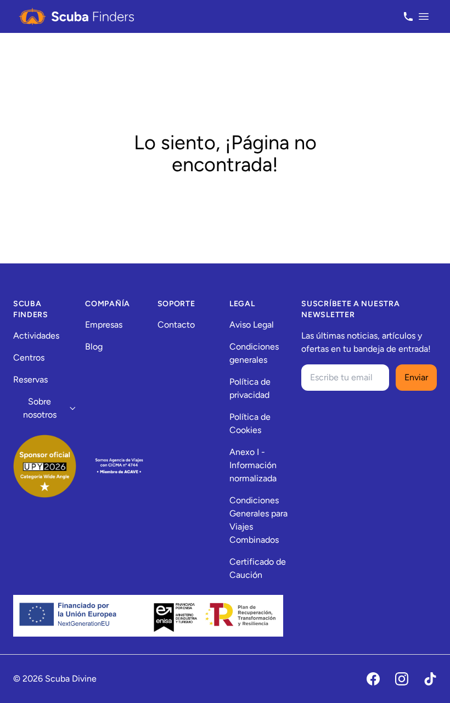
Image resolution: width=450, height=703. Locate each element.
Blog (94, 346)
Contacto (176, 324)
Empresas (103, 324)
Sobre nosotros (40, 408)
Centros (28, 357)
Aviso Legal (251, 324)
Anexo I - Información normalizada (253, 465)
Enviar (416, 377)
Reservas (30, 379)
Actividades (36, 335)
